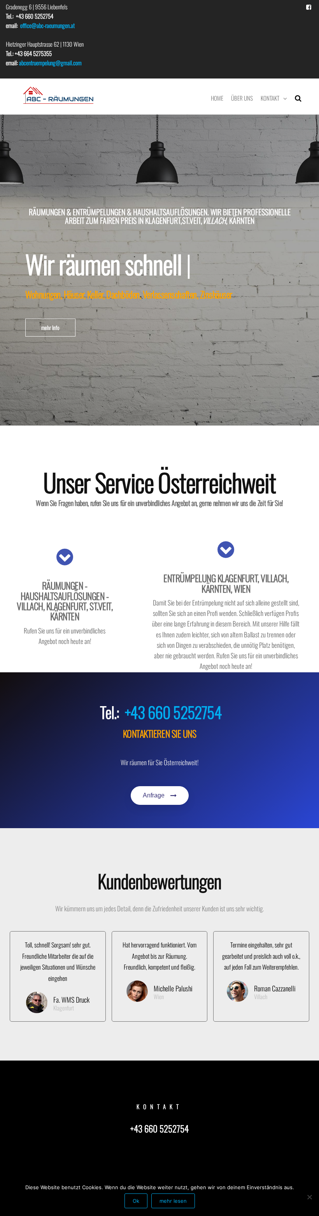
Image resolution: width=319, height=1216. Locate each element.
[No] (309, 1197)
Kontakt (270, 98)
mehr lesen (173, 1201)
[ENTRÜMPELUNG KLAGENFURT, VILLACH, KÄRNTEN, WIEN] (226, 549)
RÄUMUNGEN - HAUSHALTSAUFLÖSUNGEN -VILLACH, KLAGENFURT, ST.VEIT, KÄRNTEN (64, 600)
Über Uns (242, 98)
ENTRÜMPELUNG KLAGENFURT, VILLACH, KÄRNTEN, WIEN (225, 583)
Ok (136, 1201)
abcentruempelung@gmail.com (50, 62)
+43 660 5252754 (173, 712)
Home (217, 98)
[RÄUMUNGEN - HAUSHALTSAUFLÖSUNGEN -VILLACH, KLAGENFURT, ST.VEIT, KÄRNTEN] (64, 557)
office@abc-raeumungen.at (47, 25)
